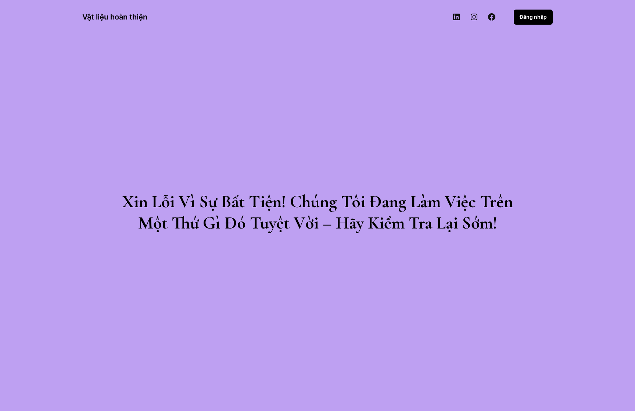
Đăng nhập (533, 17)
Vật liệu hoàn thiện (114, 17)
